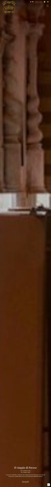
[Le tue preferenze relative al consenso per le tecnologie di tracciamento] (48, 484)
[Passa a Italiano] (32, 1)
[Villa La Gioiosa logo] (9, 7)
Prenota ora (38, 1)
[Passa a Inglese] (30, 1)
